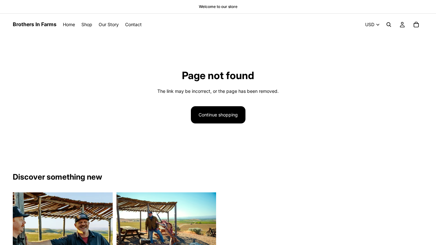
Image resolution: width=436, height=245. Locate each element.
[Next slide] (206, 226)
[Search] (389, 25)
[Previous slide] (126, 226)
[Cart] (416, 25)
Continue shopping (218, 114)
